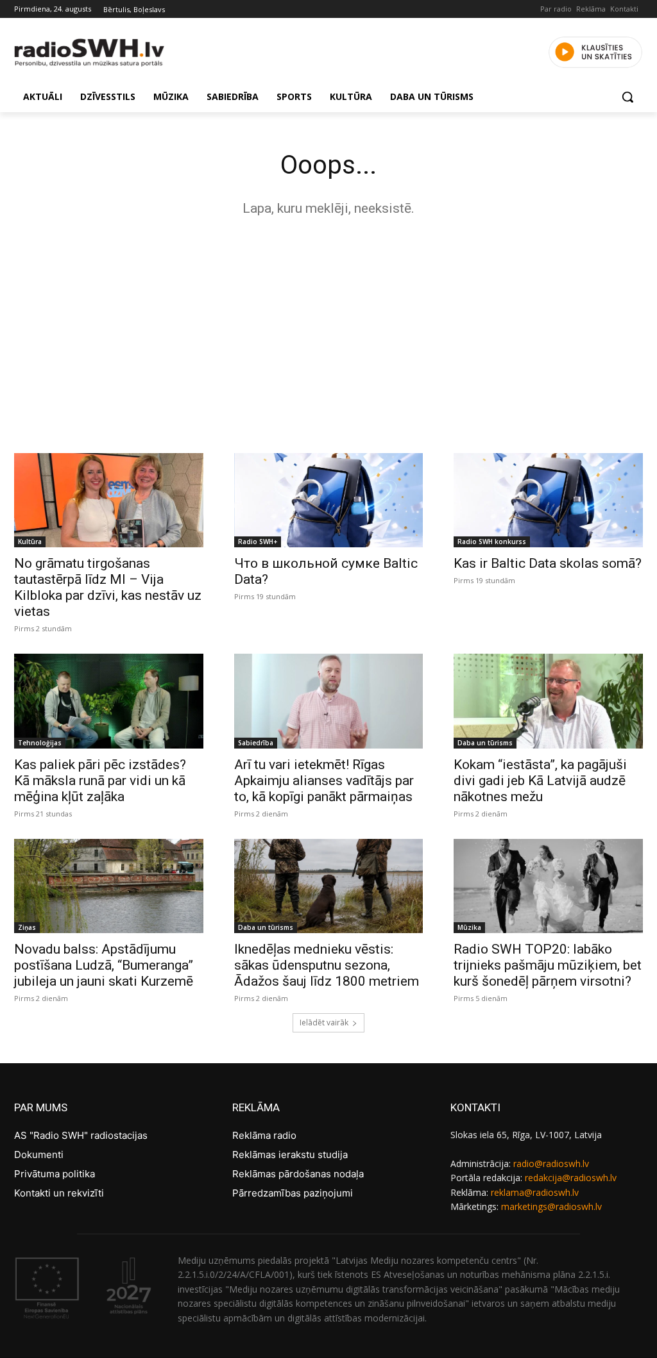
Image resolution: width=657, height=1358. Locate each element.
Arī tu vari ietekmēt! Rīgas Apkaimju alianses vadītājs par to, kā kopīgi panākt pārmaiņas (324, 780)
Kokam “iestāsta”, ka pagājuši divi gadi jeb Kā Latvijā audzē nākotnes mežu (540, 780)
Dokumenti (39, 1154)
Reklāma (591, 8)
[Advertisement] (328, 331)
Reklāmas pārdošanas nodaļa (298, 1174)
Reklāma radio (264, 1135)
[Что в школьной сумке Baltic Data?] (328, 500)
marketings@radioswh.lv (551, 1206)
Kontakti (624, 8)
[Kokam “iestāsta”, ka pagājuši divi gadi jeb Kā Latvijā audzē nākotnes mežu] (548, 701)
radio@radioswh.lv (551, 1163)
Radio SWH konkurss (491, 541)
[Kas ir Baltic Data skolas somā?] (548, 500)
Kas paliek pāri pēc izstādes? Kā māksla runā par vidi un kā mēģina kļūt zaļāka (100, 780)
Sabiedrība (255, 742)
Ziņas (27, 927)
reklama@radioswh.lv (535, 1192)
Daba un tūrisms (485, 742)
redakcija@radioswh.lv (571, 1178)
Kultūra (30, 541)
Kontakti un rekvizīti (59, 1193)
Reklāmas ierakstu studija (290, 1154)
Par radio (556, 8)
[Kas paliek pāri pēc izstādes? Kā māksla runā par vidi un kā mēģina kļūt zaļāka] (108, 701)
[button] (627, 96)
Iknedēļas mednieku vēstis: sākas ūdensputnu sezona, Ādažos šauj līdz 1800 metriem (326, 965)
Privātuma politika (54, 1174)
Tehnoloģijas (40, 742)
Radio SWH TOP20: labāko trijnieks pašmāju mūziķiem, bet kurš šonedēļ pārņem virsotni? (548, 965)
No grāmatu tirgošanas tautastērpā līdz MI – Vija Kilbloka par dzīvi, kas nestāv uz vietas (107, 587)
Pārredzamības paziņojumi (292, 1193)
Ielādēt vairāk (324, 1022)
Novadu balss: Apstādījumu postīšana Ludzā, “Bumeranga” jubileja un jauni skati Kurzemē (103, 965)
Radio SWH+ (257, 541)
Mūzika (469, 927)
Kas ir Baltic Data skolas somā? (548, 563)
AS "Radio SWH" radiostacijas (81, 1135)
